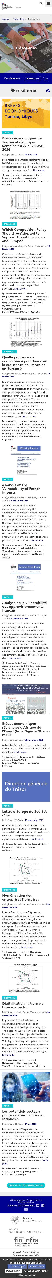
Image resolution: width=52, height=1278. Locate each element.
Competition (14, 296)
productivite (30, 1062)
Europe (40, 293)
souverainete (30, 177)
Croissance (24, 424)
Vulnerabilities (28, 548)
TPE (18, 957)
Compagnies (24, 551)
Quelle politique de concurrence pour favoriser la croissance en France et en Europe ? (25, 363)
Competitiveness (10, 308)
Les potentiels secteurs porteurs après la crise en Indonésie (23, 1115)
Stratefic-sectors (20, 554)
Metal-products (9, 548)
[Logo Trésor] (24, 8)
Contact (17, 1251)
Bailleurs (41, 756)
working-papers (13, 545)
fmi (37, 174)
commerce (7, 1171)
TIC (4, 954)
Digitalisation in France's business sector (22, 1005)
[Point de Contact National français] (26, 1230)
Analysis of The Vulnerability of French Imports (21, 488)
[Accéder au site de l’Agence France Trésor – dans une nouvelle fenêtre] (26, 1219)
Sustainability (22, 299)
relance (31, 846)
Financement (26, 756)
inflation (6, 759)
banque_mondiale (11, 177)
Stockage (6, 678)
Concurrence (8, 424)
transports (7, 184)
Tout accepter (18, 1266)
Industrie (21, 672)
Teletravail (7, 957)
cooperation (8, 181)
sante (19, 1171)
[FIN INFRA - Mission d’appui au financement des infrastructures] (26, 1241)
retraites (20, 846)
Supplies (39, 545)
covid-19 (23, 1168)
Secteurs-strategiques (12, 675)
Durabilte (20, 427)
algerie (16, 174)
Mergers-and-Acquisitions (14, 302)
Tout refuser (37, 1266)
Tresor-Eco (11, 421)
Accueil (5, 18)
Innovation (41, 296)
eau (7, 174)
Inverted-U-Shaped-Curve (14, 311)
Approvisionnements (12, 665)
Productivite (15, 954)
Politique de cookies (26, 1275)
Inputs (5, 554)
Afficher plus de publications (26, 1185)
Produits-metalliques (36, 665)
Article (7, 132)
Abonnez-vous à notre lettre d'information (26, 1201)
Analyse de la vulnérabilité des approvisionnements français (24, 606)
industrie (34, 1168)
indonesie (10, 1168)
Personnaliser (13, 1270)
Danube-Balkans (14, 843)
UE (42, 421)
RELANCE (19, 759)
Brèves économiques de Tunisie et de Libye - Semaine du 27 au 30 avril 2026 (23, 143)
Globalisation (25, 305)
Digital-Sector (9, 305)
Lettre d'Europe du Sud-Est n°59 (24, 813)
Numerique (7, 433)
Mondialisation (24, 433)
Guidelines (36, 302)
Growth (28, 296)
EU (3, 296)
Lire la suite (39, 170)
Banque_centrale (37, 181)
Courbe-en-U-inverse (29, 436)
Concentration (9, 430)
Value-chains (8, 551)
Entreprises (7, 672)
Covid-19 (29, 954)
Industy (37, 551)
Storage (6, 557)
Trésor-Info (18, 18)
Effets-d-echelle (36, 427)
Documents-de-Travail (16, 662)
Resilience (7, 299)
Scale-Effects (38, 299)
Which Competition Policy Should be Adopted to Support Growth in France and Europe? (24, 235)
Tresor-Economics (14, 293)
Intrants (33, 672)
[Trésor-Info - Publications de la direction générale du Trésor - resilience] (48, 90)
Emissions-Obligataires (13, 762)
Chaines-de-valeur (28, 668)
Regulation (36, 311)
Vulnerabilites (9, 668)
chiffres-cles (32, 78)
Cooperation (34, 762)
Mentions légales (31, 1251)
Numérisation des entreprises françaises (20, 897)
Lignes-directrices (29, 430)
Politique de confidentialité (25, 1254)
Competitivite (9, 436)
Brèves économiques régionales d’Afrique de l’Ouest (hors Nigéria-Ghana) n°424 (26, 729)
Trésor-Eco (9, 224)
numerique (21, 1174)
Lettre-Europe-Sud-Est (35, 843)
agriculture (11, 756)
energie (21, 181)
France (30, 293)
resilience (27, 174)
